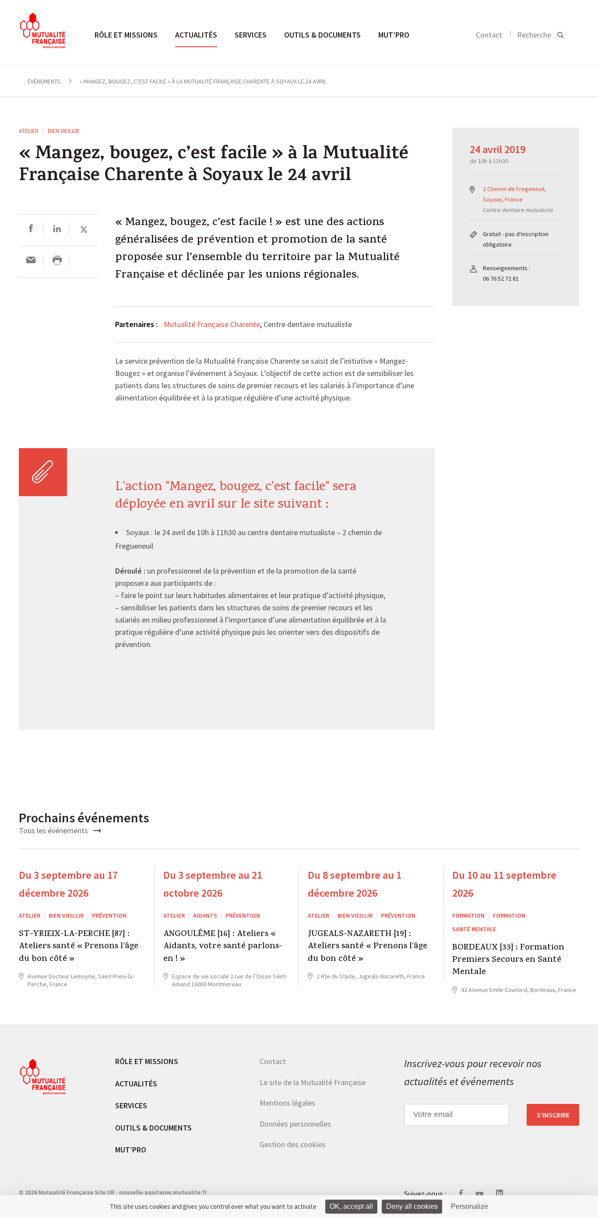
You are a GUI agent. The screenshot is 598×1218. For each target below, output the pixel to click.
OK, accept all (351, 1206)
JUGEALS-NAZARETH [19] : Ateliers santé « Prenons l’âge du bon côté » (367, 947)
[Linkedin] (57, 230)
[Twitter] (83, 230)
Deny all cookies (412, 1206)
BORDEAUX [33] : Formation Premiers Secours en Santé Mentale (508, 960)
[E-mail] (30, 261)
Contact (489, 35)
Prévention (109, 915)
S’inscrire (553, 1114)
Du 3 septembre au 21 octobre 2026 (212, 884)
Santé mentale (474, 929)
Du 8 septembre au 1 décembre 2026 (354, 884)
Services (251, 35)
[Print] (57, 261)
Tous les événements (54, 830)
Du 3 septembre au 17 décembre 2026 (68, 884)
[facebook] (30, 230)
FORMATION (468, 915)
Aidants (205, 915)
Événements (44, 81)
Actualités (196, 35)
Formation (509, 915)
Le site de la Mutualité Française (313, 1082)
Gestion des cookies (293, 1144)
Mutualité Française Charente (212, 324)
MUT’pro (393, 35)
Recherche (534, 35)
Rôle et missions (126, 35)
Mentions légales (287, 1103)
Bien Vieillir (63, 131)
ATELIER (29, 131)
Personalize (469, 1206)
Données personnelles (295, 1123)
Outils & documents (322, 35)
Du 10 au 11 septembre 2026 (504, 884)
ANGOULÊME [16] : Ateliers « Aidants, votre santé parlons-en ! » (222, 947)
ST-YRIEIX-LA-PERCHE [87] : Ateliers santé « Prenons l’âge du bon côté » (78, 947)
